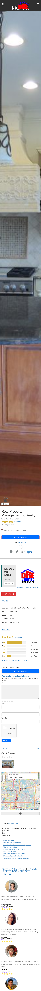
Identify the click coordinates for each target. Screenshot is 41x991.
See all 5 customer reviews (15, 660)
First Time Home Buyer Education (14, 854)
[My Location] (22, 777)
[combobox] (9, 583)
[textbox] (9, 583)
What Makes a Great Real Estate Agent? (16, 858)
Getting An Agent (8, 840)
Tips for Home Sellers (10, 847)
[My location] (20, 813)
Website (4, 718)
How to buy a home (9, 851)
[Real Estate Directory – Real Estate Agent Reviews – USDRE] (20, 6)
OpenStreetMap (29, 809)
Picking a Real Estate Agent (12, 843)
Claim (6, 504)
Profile (5, 600)
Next (38, 748)
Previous (4, 748)
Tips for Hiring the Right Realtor (13, 856)
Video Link (4, 907)
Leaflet (17, 809)
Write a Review (20, 537)
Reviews (6, 629)
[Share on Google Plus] (23, 552)
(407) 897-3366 (13, 823)
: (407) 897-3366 (8, 525)
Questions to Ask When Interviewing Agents (17, 845)
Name (4, 704)
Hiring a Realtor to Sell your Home (14, 849)
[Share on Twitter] (17, 552)
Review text (6, 683)
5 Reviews (17, 521)
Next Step (8, 594)
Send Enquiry (22, 542)
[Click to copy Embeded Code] (29, 552)
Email (4, 711)
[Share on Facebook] (11, 552)
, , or (27, 587)
